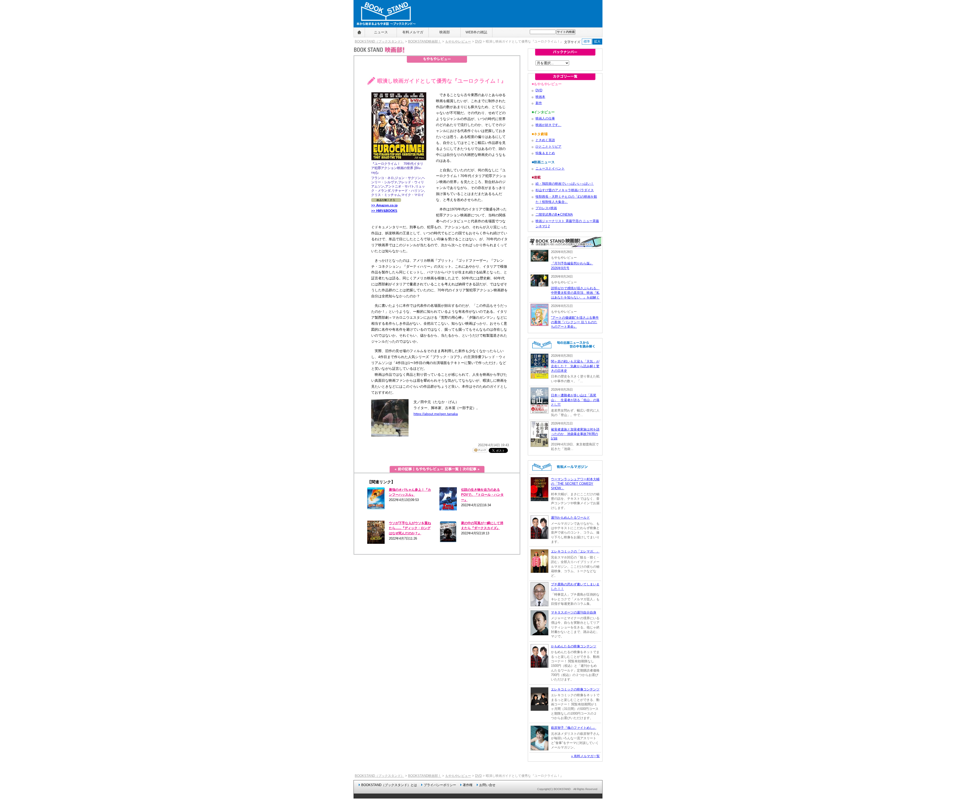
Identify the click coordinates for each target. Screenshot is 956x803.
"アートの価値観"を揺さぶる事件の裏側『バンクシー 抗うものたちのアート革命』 (575, 322)
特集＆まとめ (545, 153)
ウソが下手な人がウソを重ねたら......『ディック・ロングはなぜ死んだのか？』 (410, 528)
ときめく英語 (545, 140)
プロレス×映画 (546, 208)
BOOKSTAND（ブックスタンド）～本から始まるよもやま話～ (384, 32)
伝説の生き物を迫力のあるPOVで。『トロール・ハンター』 (482, 495)
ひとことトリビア (548, 146)
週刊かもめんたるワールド (570, 517)
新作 (539, 103)
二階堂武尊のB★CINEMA (554, 214)
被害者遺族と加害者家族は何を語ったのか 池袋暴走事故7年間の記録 (575, 434)
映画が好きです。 (548, 125)
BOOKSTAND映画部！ (424, 41)
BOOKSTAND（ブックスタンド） (379, 41)
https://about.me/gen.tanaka (436, 414)
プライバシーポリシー (440, 785)
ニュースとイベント (550, 168)
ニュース (381, 32)
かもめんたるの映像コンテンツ (573, 646)
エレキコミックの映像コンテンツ (575, 689)
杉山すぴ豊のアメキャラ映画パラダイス (565, 190)
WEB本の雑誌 (476, 32)
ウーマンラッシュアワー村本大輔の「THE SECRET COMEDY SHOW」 (575, 483)
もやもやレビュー (458, 41)
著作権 (468, 785)
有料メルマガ (412, 32)
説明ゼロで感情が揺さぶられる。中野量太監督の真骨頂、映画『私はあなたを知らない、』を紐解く (575, 292)
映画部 (444, 32)
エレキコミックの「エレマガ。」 (575, 551)
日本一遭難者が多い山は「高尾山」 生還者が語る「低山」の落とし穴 (575, 399)
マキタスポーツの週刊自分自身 (573, 612)
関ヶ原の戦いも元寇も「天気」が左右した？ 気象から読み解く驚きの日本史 (575, 366)
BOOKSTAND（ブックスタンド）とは (389, 785)
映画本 (540, 97)
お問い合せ (487, 785)
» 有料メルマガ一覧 (585, 756)
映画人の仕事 (545, 118)
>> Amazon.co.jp (384, 205)
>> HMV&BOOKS (384, 211)
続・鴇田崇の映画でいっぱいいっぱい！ (565, 183)
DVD (478, 41)
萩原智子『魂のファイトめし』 (573, 728)
